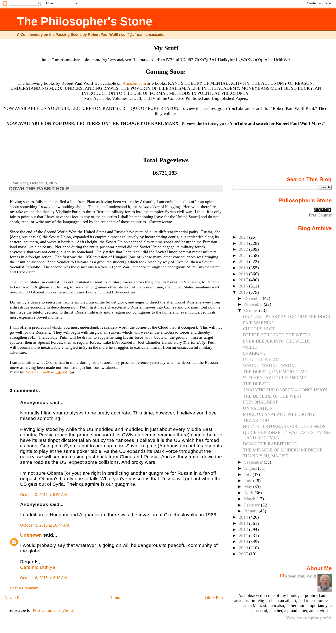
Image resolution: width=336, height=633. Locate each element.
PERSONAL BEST (260, 402)
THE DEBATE (256, 383)
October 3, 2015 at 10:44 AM (44, 525)
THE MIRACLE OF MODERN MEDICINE (283, 450)
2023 (244, 243)
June (248, 480)
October (251, 310)
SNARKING (254, 353)
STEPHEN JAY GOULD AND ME (274, 377)
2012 (244, 529)
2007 (244, 553)
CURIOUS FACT (259, 328)
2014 (244, 517)
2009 (244, 547)
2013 (244, 523)
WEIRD (250, 347)
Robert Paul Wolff (300, 576)
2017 (244, 279)
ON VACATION (258, 408)
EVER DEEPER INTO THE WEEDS (277, 341)
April (249, 492)
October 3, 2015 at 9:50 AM (43, 495)
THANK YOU (256, 420)
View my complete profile (309, 617)
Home (114, 597)
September (254, 462)
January (251, 511)
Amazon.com (134, 83)
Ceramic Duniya (37, 567)
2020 (244, 261)
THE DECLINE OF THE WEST (272, 396)
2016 (244, 286)
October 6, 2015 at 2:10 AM (43, 578)
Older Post (214, 597)
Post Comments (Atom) (53, 610)
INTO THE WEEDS (261, 359)
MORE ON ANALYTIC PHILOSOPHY (279, 414)
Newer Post (14, 597)
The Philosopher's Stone (84, 21)
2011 (244, 535)
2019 (244, 267)
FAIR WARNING (259, 322)
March (250, 498)
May (248, 486)
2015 (244, 292)
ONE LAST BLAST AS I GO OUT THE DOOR (286, 316)
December (253, 298)
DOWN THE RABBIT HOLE (270, 443)
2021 (244, 255)
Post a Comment (24, 588)
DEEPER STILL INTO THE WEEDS (277, 334)
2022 (244, 249)
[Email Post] (71, 372)
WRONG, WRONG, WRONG (270, 365)
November (254, 304)
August (251, 468)
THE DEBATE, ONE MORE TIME (275, 371)
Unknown (31, 535)
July (248, 474)
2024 (244, 237)
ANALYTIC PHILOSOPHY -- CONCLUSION (285, 390)
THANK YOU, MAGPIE (265, 456)
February (252, 505)
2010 (244, 541)
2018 (244, 274)
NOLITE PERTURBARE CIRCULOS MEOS (284, 426)
